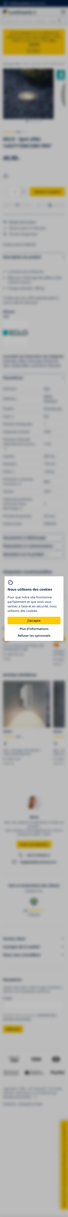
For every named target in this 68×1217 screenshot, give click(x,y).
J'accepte (34, 620)
